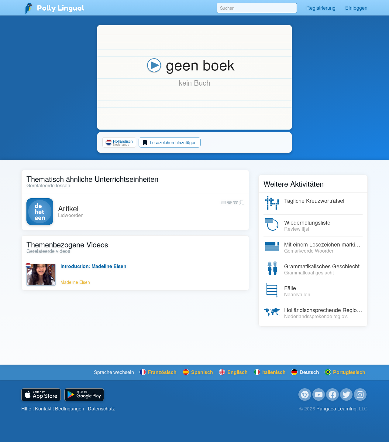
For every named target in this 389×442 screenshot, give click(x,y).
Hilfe (26, 408)
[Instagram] (360, 394)
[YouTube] (318, 394)
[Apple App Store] (41, 394)
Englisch (237, 372)
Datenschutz (101, 408)
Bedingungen (69, 408)
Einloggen (356, 7)
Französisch (162, 372)
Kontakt (43, 408)
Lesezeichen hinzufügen (173, 142)
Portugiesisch (348, 372)
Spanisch (201, 372)
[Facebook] (332, 394)
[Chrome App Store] (304, 394)
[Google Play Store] (84, 394)
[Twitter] (346, 394)
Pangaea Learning (336, 408)
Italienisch (273, 372)
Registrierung (321, 7)
